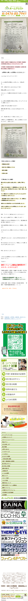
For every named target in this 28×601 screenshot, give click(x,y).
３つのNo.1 (5, 454)
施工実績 (4, 446)
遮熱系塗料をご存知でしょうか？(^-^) (13, 318)
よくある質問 (5, 473)
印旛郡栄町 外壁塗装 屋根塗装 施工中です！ (15, 317)
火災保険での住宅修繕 (7, 492)
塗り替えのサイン (6, 463)
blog (3, 314)
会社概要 (4, 494)
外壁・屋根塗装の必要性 (8, 461)
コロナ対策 (5, 480)
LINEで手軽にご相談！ (20, 582)
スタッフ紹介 (5, 478)
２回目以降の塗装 (6, 458)
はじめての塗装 (6, 456)
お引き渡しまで (6, 444)
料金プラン (5, 442)
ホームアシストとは (7, 434)
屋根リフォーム (6, 487)
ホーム (4, 432)
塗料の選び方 (5, 468)
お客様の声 (5, 470)
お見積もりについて (7, 437)
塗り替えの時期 (6, 466)
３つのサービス (6, 451)
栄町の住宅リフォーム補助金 (9, 485)
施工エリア (5, 475)
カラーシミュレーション (8, 439)
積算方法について (6, 482)
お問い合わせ (5, 449)
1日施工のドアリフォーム (8, 490)
